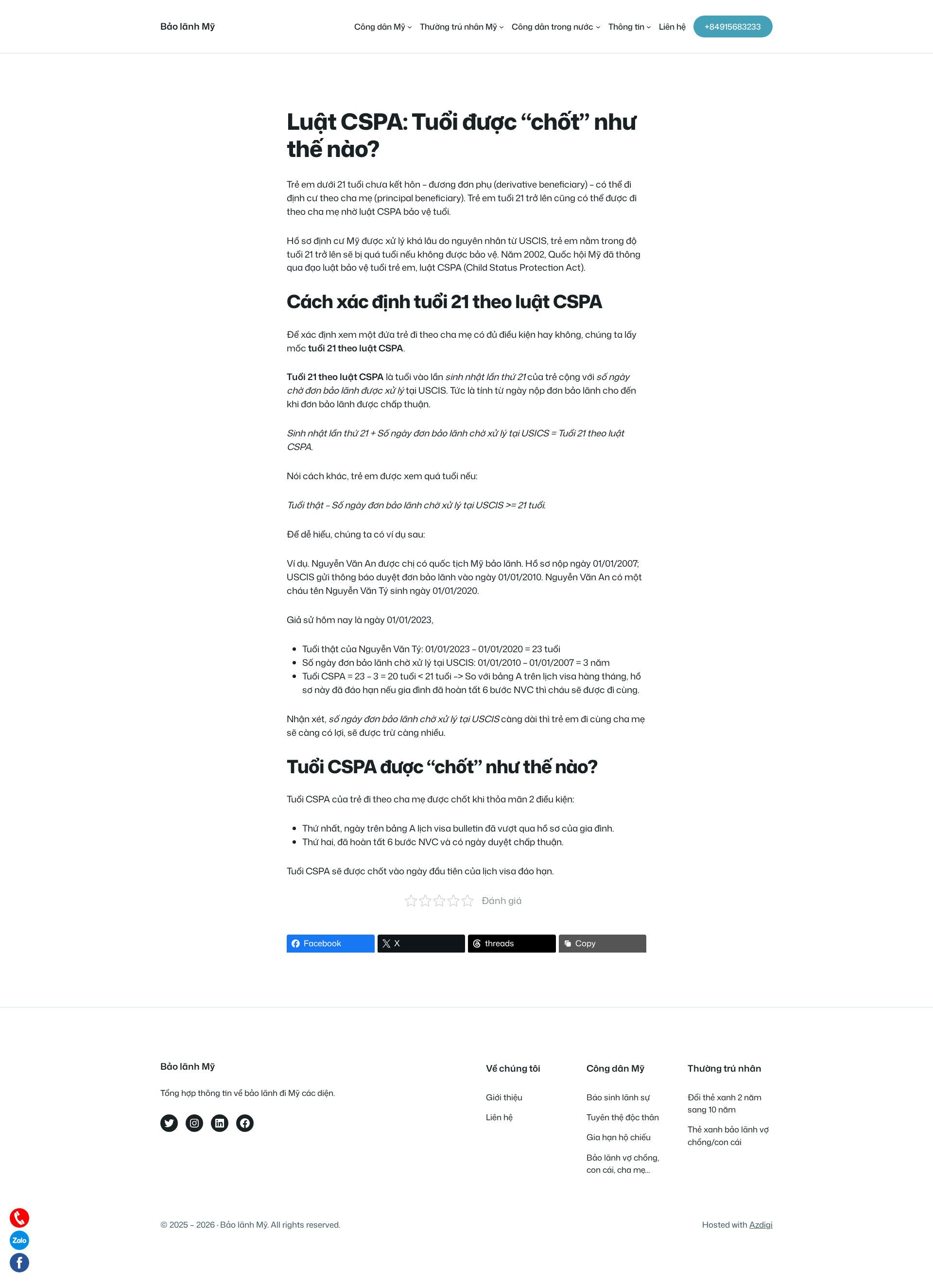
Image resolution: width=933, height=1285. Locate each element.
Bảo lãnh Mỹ (187, 26)
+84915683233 (733, 26)
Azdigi (761, 1224)
